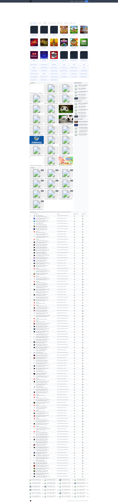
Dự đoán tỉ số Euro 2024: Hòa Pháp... (41, 444)
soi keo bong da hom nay (34, 79)
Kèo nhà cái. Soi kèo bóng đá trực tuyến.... (42, 220)
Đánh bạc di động (54, 70)
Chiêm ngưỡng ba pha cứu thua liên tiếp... (42, 241)
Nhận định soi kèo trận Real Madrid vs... (42, 244)
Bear (74, 35)
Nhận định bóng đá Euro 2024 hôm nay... (42, 362)
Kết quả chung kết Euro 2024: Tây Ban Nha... (43, 468)
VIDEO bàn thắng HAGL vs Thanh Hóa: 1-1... (42, 265)
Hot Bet (54, 35)
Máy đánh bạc (54, 64)
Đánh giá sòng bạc (84, 70)
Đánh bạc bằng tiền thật (84, 76)
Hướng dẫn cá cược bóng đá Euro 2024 (42, 273)
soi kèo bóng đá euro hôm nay (44, 79)
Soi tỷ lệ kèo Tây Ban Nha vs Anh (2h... (41, 260)
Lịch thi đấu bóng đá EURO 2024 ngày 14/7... (43, 218)
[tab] (33, 23)
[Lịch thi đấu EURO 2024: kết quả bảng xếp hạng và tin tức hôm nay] (76, 125)
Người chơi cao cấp (73, 70)
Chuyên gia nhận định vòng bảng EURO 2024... (43, 428)
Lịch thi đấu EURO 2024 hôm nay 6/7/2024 (42, 415)
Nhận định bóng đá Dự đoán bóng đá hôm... (43, 436)
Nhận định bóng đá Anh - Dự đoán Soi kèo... (42, 381)
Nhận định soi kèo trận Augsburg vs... (42, 226)
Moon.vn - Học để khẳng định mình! (41, 349)
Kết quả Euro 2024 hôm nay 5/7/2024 (41, 341)
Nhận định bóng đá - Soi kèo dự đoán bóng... (43, 278)
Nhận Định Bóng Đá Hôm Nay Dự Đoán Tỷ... (42, 365)
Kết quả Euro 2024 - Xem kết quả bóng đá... (42, 291)
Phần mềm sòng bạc (54, 76)
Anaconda (44, 47)
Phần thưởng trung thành (64, 76)
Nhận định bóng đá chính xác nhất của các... (43, 339)
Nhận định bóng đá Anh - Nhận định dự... (42, 326)
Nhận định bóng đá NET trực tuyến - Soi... (42, 228)
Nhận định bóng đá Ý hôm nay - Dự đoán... (42, 391)
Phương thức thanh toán (44, 76)
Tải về (86, 1)
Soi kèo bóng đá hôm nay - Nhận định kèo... (42, 449)
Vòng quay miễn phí (34, 76)
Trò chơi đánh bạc (44, 64)
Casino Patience (84, 47)
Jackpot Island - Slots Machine (84, 60)
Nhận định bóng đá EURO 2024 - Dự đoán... (42, 412)
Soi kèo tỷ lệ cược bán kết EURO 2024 (41, 407)
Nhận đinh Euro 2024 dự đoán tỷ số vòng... (42, 331)
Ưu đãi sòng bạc (34, 70)
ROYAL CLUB (64, 60)
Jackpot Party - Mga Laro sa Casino (74, 60)
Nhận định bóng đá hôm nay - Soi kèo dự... (42, 336)
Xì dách (64, 64)
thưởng (76, 1)
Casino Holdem (54, 60)
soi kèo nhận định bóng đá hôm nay (54, 79)
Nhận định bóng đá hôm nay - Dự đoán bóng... (43, 323)
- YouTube (37, 231)
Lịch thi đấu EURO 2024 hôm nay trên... (42, 452)
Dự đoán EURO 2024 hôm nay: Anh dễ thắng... (43, 402)
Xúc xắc (84, 67)
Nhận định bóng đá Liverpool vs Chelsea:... (42, 257)
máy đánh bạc (81, 1)
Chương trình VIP (44, 70)
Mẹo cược (64, 73)
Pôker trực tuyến (54, 73)
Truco (44, 35)
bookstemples (73, 47)
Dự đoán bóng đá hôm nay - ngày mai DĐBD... (43, 315)
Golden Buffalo (34, 35)
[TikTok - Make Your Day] (76, 89)
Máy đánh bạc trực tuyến (74, 67)
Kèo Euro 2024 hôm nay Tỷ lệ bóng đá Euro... (43, 420)
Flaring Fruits (34, 47)
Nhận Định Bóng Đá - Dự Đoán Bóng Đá (42, 470)
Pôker (84, 64)
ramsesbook (54, 47)
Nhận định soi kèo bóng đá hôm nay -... (42, 247)
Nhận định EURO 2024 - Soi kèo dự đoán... (42, 286)
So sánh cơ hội (74, 73)
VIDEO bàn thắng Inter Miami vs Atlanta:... (42, 368)
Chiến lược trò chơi (34, 73)
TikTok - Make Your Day (82, 88)
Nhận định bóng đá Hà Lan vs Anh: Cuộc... (42, 299)
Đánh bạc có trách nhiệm (64, 70)
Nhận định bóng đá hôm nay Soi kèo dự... (42, 439)
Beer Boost (64, 35)
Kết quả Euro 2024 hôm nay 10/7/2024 (42, 357)
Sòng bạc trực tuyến (34, 64)
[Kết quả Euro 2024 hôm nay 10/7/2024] (76, 122)
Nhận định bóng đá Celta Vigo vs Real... (42, 310)
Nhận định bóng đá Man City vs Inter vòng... (43, 328)
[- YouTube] (76, 131)
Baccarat (44, 60)
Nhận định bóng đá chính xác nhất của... (42, 360)
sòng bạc (72, 1)
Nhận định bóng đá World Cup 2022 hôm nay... (43, 270)
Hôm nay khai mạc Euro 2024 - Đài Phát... (42, 312)
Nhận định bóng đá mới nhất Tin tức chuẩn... (43, 249)
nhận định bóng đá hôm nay (40, 460)
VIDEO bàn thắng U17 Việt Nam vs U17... (42, 344)
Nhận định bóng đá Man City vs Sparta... (42, 389)
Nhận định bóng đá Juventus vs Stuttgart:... (42, 297)
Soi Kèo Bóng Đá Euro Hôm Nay (83, 122)
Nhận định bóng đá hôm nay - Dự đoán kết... (43, 457)
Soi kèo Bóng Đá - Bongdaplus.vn (41, 252)
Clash (84, 35)
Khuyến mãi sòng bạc (84, 73)
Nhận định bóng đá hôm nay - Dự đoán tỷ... (42, 465)
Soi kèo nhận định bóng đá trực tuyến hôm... (43, 376)
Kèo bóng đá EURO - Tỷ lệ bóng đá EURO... (42, 236)
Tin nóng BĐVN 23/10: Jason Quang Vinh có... (43, 307)
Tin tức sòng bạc (74, 76)
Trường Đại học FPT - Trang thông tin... (42, 294)
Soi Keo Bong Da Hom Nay (82, 86)
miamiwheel (64, 47)
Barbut (34, 60)
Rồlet (74, 64)
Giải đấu (44, 73)
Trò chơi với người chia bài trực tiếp (44, 67)
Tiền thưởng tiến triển (54, 67)
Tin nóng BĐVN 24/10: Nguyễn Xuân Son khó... (43, 476)
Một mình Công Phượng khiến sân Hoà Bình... (43, 289)
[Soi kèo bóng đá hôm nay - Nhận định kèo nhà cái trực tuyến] (76, 98)
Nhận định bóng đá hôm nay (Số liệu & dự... (42, 347)
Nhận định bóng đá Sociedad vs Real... (42, 462)
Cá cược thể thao (64, 67)
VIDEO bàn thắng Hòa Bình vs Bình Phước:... (42, 473)
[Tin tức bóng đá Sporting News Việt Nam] (76, 128)
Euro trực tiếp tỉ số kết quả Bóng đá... (41, 373)
